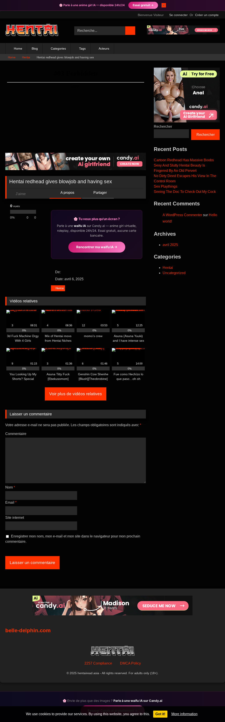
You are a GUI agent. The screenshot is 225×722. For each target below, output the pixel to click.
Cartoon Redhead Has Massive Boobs (184, 160)
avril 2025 (170, 245)
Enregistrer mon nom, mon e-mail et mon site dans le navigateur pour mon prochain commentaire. (72, 538)
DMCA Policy (130, 663)
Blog (35, 48)
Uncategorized (174, 273)
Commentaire (15, 434)
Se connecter (178, 15)
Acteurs (104, 48)
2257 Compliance (98, 663)
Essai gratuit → (143, 5)
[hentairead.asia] (34, 30)
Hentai (26, 57)
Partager (100, 192)
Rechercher (163, 126)
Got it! (160, 714)
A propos (67, 192)
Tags (82, 48)
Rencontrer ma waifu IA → (96, 247)
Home (18, 48)
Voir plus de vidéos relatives (75, 394)
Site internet (14, 517)
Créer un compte (207, 15)
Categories (58, 48)
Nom (10, 487)
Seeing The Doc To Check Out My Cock (185, 192)
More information (184, 714)
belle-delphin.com (28, 630)
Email (10, 502)
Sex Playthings (165, 186)
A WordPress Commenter (182, 215)
